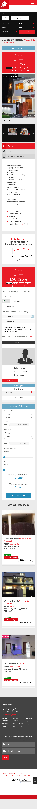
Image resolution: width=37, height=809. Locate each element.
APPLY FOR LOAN (18, 495)
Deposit (8, 429)
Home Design (18, 723)
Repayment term (9, 450)
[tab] (18, 146)
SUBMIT (5, 758)
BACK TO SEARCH (19, 48)
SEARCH (27, 32)
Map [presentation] (9, 151)
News (27, 724)
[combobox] (18, 13)
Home (4, 773)
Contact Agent (11, 557)
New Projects (6, 723)
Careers (8, 775)
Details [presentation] (10, 146)
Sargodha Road (25, 601)
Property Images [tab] (9, 121)
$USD (15, 68)
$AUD (28, 68)
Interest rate (8, 463)
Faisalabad (8, 42)
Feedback (28, 718)
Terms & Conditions (17, 775)
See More (27, 560)
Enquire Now (18, 342)
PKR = (6, 424)
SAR (22, 70)
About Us (22, 773)
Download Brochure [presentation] (15, 156)
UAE (28, 70)
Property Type (5, 23)
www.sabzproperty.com (16, 204)
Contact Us (9, 380)
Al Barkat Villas (25, 539)
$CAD (21, 68)
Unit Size (4, 27)
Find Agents (6, 726)
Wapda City (29, 40)
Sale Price (9, 410)
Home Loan (17, 726)
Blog (26, 721)
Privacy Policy (27, 775)
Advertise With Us (12, 773)
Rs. (9, 68)
